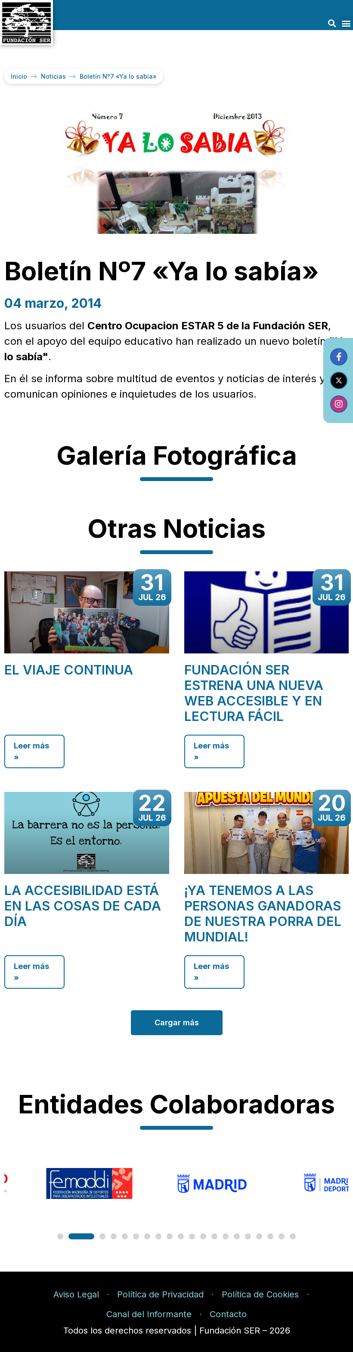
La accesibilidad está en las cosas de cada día (82, 906)
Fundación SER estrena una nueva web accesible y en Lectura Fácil (253, 693)
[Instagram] (338, 404)
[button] (332, 23)
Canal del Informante (149, 1314)
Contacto (228, 1314)
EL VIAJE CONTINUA (68, 670)
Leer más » (31, 751)
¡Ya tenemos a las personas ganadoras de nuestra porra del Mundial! (262, 913)
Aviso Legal (76, 1294)
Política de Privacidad (160, 1294)
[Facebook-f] (338, 356)
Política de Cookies (260, 1294)
